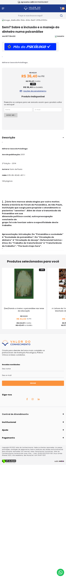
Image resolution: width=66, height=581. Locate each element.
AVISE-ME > (10, 115)
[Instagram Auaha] (32, 399)
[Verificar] (9, 462)
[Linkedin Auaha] (39, 399)
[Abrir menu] (3, 8)
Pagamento (8, 437)
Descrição (8, 137)
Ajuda (5, 430)
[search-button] (61, 16)
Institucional (9, 422)
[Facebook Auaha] (27, 399)
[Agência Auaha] (56, 461)
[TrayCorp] (61, 461)
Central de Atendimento (15, 414)
